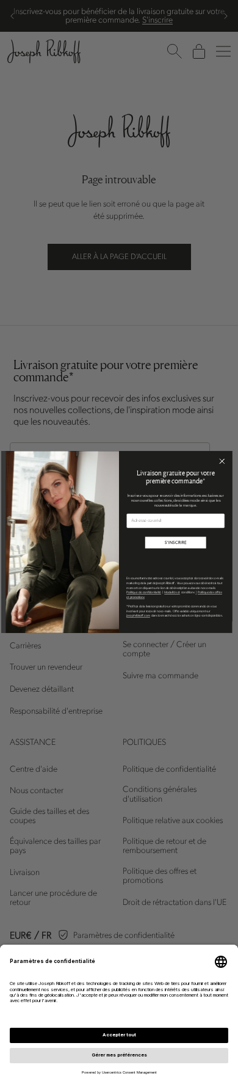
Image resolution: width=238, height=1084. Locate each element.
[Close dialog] (222, 461)
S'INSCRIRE (175, 542)
